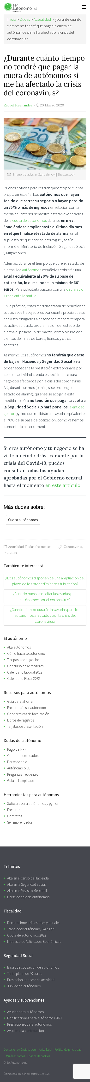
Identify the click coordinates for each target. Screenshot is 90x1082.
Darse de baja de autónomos (28, 897)
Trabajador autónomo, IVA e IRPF (31, 929)
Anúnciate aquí (26, 1050)
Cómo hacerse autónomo (26, 653)
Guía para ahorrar (20, 701)
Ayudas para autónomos (25, 1012)
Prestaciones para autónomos (29, 1024)
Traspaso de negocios (23, 659)
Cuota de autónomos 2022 (26, 935)
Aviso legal (45, 1050)
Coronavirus (73, 547)
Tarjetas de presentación (25, 726)
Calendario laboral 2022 (24, 672)
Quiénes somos (15, 1056)
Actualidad (16, 547)
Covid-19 (10, 553)
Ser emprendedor (19, 822)
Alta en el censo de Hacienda (28, 878)
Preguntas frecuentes (22, 774)
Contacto (9, 1050)
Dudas (25, 19)
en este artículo (62, 485)
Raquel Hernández (18, 105)
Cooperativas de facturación (28, 714)
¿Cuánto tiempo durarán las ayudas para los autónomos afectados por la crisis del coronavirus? (45, 615)
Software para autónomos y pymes (32, 803)
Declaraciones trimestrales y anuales (33, 922)
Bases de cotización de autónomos (33, 967)
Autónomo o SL (18, 768)
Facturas (13, 809)
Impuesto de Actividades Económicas (34, 941)
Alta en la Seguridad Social (26, 884)
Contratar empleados (22, 755)
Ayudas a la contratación (25, 1030)
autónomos (31, 269)
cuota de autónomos (29, 220)
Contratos (14, 816)
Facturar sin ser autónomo (26, 707)
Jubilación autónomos (24, 986)
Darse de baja (17, 762)
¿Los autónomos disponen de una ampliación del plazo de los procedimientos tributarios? (45, 580)
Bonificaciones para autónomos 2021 (34, 1018)
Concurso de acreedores (25, 666)
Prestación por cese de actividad (30, 979)
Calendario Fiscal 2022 (23, 678)
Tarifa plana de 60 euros (24, 973)
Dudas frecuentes (38, 547)
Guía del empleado (20, 780)
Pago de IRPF (16, 749)
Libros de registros (20, 720)
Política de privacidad (68, 1050)
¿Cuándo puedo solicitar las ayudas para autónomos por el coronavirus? (45, 596)
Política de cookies (38, 1056)
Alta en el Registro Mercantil (27, 890)
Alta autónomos (19, 647)
